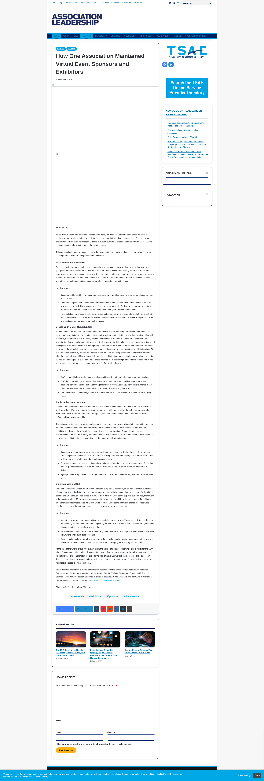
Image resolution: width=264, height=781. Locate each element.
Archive (178, 36)
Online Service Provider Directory (94, 3)
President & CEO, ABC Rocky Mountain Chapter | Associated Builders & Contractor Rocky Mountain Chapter (186, 144)
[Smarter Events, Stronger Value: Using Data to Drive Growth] (140, 639)
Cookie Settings (243, 775)
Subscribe (126, 3)
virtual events (132, 596)
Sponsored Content (195, 36)
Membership (130, 36)
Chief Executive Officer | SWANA (182, 137)
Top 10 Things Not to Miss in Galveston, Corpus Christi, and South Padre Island (70, 652)
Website (111, 732)
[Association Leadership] (77, 19)
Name (59, 721)
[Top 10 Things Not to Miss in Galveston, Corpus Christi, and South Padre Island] (71, 639)
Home (56, 36)
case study (78, 596)
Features (86, 36)
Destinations (163, 36)
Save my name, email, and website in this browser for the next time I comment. (95, 744)
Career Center (70, 3)
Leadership (101, 36)
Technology (146, 36)
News (75, 36)
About (66, 36)
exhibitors (96, 596)
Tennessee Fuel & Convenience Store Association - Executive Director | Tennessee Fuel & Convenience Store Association (187, 154)
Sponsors (115, 3)
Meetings (115, 36)
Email (59, 732)
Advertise (138, 3)
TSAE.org (57, 3)
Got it (257, 775)
